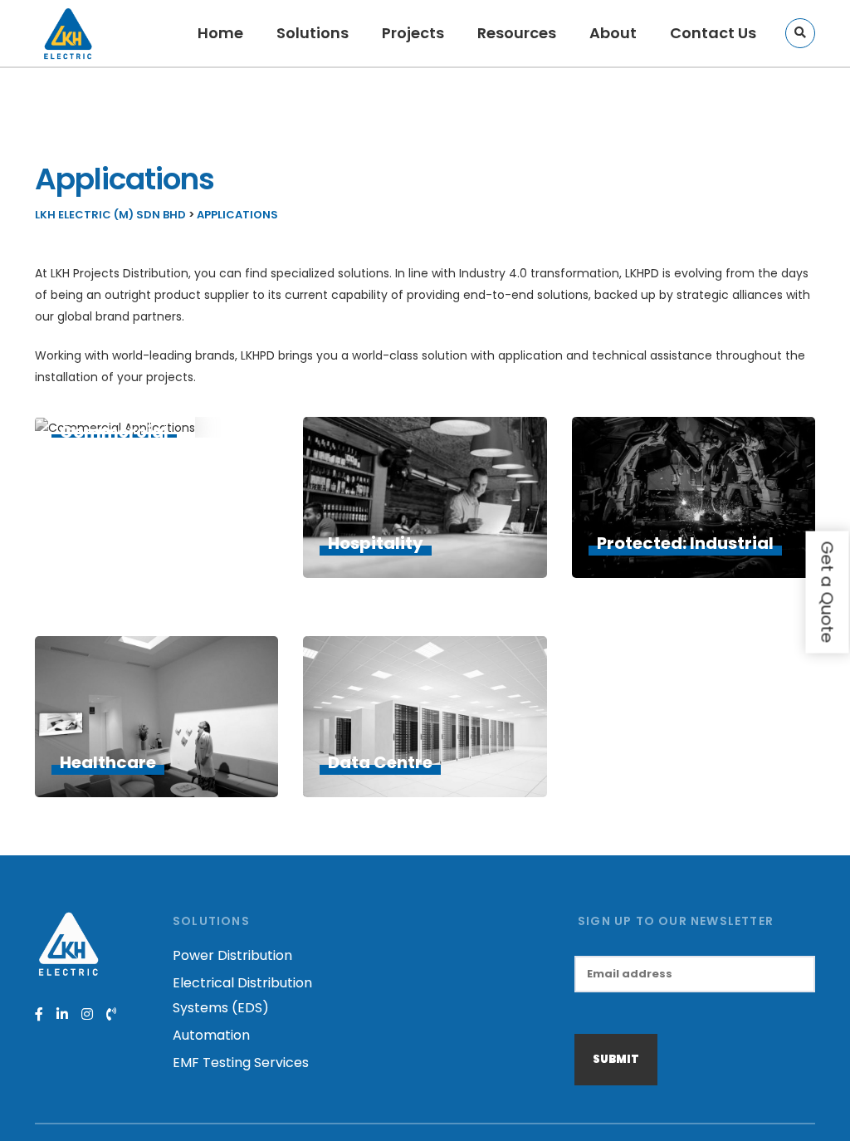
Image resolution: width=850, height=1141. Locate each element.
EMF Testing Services (241, 1062)
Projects (413, 33)
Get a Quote (828, 592)
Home (220, 33)
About (613, 33)
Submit (616, 1059)
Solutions (312, 33)
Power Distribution (232, 955)
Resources (516, 33)
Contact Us (713, 33)
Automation (211, 1035)
